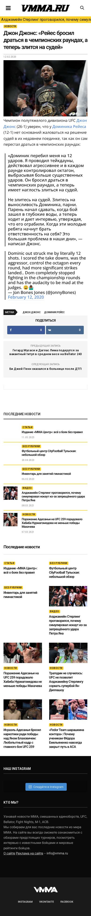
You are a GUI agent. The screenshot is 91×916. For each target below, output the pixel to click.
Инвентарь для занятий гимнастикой (46, 474)
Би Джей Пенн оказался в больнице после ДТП (45, 369)
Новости (10, 26)
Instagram (25, 901)
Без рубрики (31, 446)
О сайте (9, 853)
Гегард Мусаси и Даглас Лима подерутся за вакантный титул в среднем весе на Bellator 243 (45, 352)
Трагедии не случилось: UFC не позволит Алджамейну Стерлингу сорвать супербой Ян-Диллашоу (66, 681)
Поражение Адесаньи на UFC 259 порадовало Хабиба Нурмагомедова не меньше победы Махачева (52, 523)
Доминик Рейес (54, 312)
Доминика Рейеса (69, 126)
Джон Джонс (32, 312)
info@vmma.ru (57, 853)
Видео (27, 488)
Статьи (27, 427)
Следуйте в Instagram (48, 787)
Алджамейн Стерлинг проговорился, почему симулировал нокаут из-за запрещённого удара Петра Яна (46, 19)
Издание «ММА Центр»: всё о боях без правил (52, 432)
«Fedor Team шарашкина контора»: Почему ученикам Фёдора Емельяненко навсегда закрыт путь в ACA (66, 738)
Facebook (66, 901)
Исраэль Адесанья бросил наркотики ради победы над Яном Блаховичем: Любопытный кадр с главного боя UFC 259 (22, 738)
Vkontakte (46, 901)
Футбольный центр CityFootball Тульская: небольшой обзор (64, 573)
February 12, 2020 (26, 297)
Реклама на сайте (29, 853)
